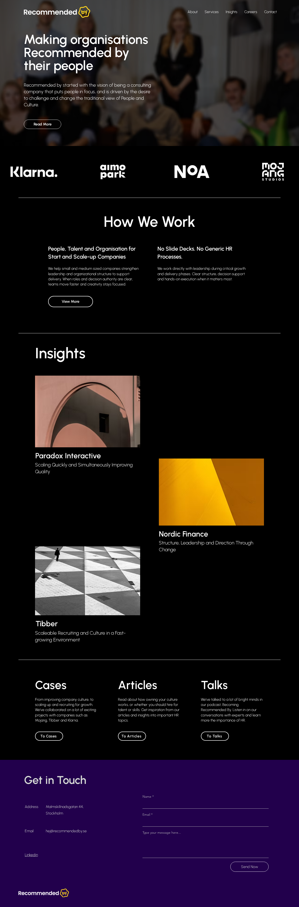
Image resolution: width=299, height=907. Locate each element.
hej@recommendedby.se (66, 831)
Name (148, 796)
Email (147, 814)
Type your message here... (161, 832)
